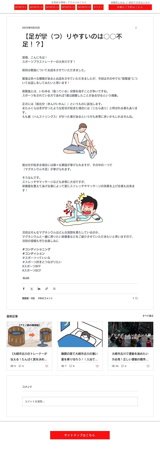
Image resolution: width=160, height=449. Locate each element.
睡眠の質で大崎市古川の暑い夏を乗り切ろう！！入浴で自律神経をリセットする (79, 357)
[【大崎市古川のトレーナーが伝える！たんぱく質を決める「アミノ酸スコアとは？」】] (29, 334)
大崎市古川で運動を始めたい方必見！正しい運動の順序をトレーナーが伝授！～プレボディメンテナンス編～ (130, 357)
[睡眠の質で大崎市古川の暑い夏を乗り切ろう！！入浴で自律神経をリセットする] (80, 334)
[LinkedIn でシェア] (39, 288)
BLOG (26, 278)
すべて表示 (147, 316)
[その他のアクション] (136, 28)
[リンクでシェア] (46, 288)
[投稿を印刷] (54, 288)
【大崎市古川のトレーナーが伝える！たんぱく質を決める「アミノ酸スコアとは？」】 (28, 357)
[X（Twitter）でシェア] (31, 288)
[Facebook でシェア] (23, 288)
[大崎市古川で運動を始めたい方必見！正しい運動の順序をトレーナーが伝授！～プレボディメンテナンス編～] (130, 334)
